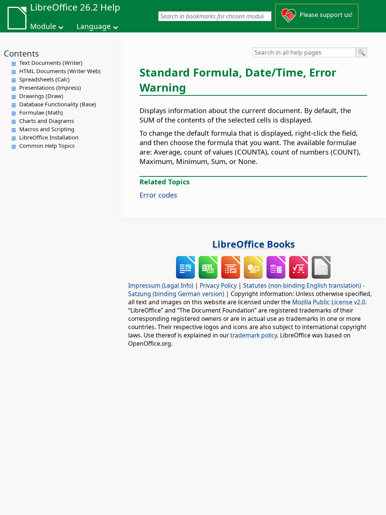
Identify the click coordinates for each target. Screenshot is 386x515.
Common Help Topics (47, 145)
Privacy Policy (218, 285)
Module (43, 26)
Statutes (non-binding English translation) (302, 285)
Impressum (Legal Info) (160, 285)
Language (94, 26)
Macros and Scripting (46, 129)
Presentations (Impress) (50, 87)
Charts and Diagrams (46, 120)
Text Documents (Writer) (51, 62)
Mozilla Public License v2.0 (328, 302)
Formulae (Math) (41, 112)
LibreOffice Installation (48, 137)
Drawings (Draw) (41, 96)
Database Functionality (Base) (57, 104)
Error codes (158, 194)
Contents (21, 53)
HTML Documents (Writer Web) (60, 71)
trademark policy (253, 335)
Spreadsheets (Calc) (44, 79)
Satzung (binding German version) (176, 294)
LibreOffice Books (253, 244)
